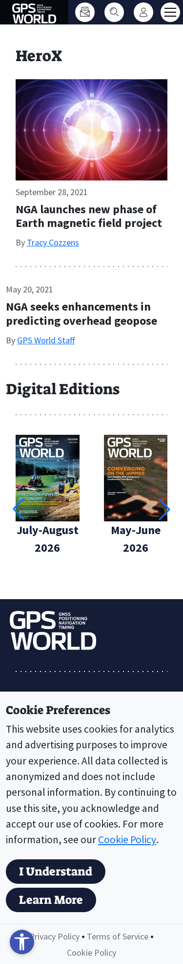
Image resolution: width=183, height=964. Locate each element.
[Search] (114, 12)
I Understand (55, 871)
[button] (164, 509)
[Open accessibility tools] (22, 942)
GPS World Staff (46, 340)
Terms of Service (117, 936)
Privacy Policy (54, 936)
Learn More (51, 900)
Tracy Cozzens (53, 242)
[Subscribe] (85, 12)
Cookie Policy (127, 839)
